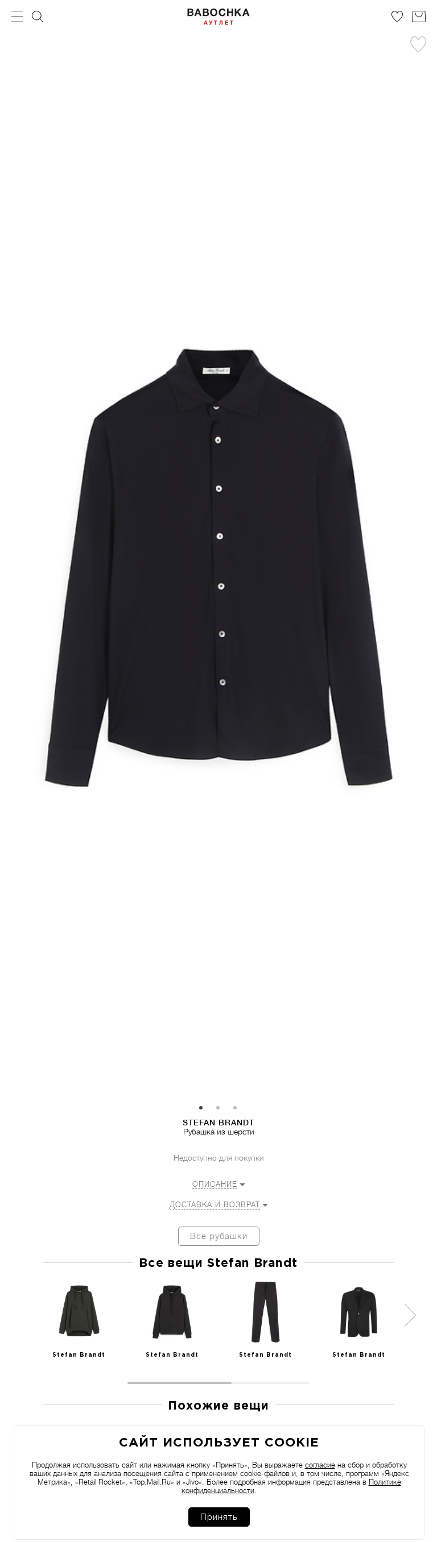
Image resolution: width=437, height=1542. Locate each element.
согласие (320, 1465)
